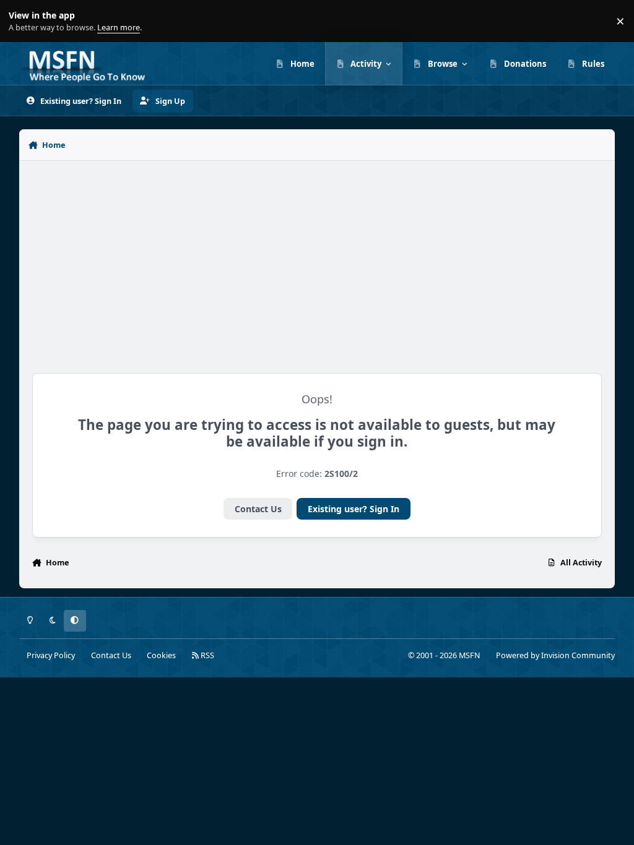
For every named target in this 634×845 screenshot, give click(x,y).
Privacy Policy (51, 655)
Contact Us (258, 509)
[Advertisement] (317, 260)
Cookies (161, 655)
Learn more (24, 21)
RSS (206, 655)
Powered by (555, 655)
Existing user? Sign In (353, 509)
